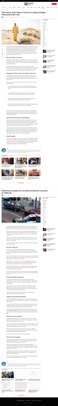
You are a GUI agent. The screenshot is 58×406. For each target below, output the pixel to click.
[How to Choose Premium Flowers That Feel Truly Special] (34, 161)
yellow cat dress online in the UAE (12, 142)
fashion (16, 54)
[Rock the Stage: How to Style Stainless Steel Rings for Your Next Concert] (34, 172)
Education (23, 7)
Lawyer (35, 7)
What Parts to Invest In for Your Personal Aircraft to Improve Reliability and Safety (33, 391)
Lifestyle (39, 7)
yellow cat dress (11, 138)
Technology (48, 7)
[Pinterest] (2, 55)
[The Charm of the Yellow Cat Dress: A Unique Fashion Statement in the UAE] (21, 31)
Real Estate (43, 7)
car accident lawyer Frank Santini (17, 261)
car (27, 287)
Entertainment (45, 29)
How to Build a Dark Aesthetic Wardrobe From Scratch (20, 178)
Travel (52, 7)
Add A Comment (21, 395)
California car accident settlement (26, 233)
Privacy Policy (28, 400)
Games (44, 33)
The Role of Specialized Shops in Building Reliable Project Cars (20, 390)
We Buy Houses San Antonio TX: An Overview (51, 56)
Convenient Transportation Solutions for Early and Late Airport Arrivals (8, 391)
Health (31, 7)
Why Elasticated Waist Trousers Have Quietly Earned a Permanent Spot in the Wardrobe (21, 166)
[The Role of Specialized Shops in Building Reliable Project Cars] (21, 385)
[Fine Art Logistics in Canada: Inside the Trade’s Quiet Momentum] (44, 51)
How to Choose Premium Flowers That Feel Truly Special (34, 166)
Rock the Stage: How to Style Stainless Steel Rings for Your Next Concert (34, 178)
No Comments (19, 195)
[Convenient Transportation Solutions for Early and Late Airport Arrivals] (8, 385)
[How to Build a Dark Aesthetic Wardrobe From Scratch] (21, 172)
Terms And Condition (21, 400)
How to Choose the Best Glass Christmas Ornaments (6, 166)
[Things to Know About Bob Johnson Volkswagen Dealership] (44, 61)
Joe (7, 148)
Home (10, 7)
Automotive (14, 7)
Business (19, 7)
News (44, 219)
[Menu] (56, 7)
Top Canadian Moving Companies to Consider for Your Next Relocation (34, 380)
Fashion (28, 7)
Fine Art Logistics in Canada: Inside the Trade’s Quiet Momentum (51, 51)
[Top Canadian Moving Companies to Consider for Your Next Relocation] (34, 374)
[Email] (2, 57)
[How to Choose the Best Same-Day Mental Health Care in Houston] (44, 66)
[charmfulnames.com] (29, 4)
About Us (34, 400)
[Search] (54, 7)
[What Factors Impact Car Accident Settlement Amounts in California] (21, 210)
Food (43, 32)
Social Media (45, 222)
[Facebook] (2, 49)
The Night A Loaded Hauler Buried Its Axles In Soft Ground (21, 380)
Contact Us (39, 400)
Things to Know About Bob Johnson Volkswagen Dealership (51, 61)
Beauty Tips (44, 25)
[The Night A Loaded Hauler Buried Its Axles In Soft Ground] (21, 374)
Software (44, 45)
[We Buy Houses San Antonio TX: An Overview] (44, 56)
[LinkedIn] (2, 53)
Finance (44, 36)
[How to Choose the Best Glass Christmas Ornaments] (8, 161)
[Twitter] (2, 51)
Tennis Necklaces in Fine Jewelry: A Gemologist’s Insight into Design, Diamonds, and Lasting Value (7, 178)
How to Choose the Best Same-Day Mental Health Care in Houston (51, 66)
